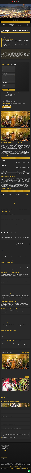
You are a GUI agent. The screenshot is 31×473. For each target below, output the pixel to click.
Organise (14, 437)
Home (1, 28)
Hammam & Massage (10, 428)
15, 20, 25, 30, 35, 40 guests (14, 416)
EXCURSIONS (11, 25)
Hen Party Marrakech (4, 424)
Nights (17, 18)
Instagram (3, 459)
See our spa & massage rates (17, 428)
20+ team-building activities (9, 233)
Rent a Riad (14, 434)
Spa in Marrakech (4, 428)
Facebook (4, 458)
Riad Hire (25, 434)
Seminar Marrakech (4, 437)
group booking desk (13, 334)
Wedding (6, 420)
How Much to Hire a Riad (20, 434)
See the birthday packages (21, 219)
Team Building (10, 437)
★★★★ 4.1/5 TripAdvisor (5, 448)
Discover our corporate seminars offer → (15, 466)
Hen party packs (10, 424)
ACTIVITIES (4, 25)
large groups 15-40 (15, 238)
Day (13, 18)
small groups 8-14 (8, 238)
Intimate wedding (10, 420)
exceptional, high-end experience (6, 256)
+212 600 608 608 (19, 3)
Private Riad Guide (5, 434)
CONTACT (27, 25)
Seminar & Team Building (5, 232)
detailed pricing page (11, 269)
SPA (19, 24)
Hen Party (3, 227)
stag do (6, 227)
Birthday (3, 420)
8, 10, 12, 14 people (7, 416)
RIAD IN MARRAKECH (11, 24)
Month (15, 18)
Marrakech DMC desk (4, 209)
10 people (3, 416)
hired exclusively (11, 343)
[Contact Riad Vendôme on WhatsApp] (29, 471)
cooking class (22, 173)
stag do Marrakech (16, 424)
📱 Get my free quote (6, 107)
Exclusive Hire (10, 434)
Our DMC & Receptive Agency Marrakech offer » (16, 468)
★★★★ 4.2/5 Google (5, 447)
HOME (4, 24)
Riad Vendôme (4, 439)
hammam (20, 184)
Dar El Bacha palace (24, 153)
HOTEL (27, 24)
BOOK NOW (19, 25)
